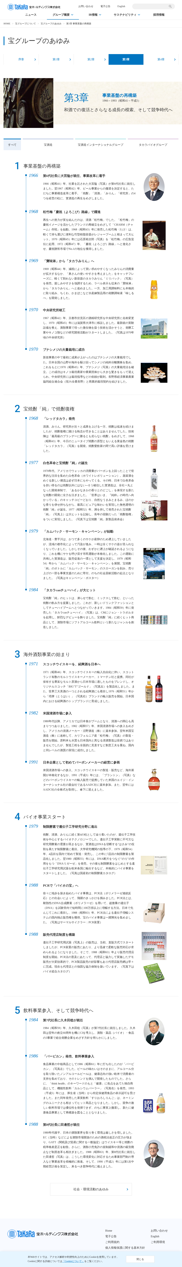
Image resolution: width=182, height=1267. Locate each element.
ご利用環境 (158, 1242)
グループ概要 (61, 14)
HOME (7, 23)
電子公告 (105, 6)
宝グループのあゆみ (51, 23)
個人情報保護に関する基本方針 (125, 1247)
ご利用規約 (112, 1242)
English (121, 6)
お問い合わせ (85, 6)
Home (108, 1230)
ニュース (31, 14)
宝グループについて (25, 23)
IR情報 (93, 14)
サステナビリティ (125, 14)
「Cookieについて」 (73, 1261)
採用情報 (159, 14)
